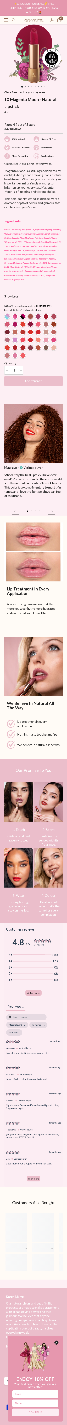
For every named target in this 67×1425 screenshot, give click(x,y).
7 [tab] (41, 86)
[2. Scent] (48, 802)
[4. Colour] (48, 868)
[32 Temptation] (30, 332)
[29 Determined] (54, 332)
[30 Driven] (7, 340)
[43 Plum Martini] (15, 355)
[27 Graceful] (46, 348)
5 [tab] (35, 86)
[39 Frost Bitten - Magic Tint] (7, 316)
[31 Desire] (54, 324)
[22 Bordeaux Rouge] (30, 348)
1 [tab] (22, 87)
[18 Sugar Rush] (54, 340)
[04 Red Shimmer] (46, 316)
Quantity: (10, 363)
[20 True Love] (15, 348)
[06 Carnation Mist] (7, 324)
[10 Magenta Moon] (30, 324)
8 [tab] (44, 86)
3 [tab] (28, 86)
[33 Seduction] (23, 348)
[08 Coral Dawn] (23, 324)
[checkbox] (14, 1032)
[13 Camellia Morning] (38, 324)
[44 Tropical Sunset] (23, 355)
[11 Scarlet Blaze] (7, 332)
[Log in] (52, 20)
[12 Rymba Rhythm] (30, 340)
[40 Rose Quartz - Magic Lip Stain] (15, 316)
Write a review (33, 993)
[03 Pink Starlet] (38, 316)
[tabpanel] (33, 53)
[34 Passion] (38, 332)
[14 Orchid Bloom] (15, 332)
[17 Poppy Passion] (23, 340)
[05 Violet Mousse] (54, 316)
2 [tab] (25, 86)
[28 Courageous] (38, 348)
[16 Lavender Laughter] (46, 340)
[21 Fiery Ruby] (23, 332)
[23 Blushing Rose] (46, 324)
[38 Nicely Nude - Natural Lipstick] (46, 332)
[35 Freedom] (7, 348)
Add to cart (33, 381)
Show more (33, 1178)
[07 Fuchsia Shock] (15, 324)
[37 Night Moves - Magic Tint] (23, 316)
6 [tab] (38, 86)
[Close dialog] (56, 1342)
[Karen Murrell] (33, 551)
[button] (15, 511)
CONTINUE (35, 1412)
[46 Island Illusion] (7, 355)
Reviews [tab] (15, 1007)
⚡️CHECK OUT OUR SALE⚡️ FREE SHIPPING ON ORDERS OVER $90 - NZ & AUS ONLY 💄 (34, 8)
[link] (18, 802)
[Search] (14, 20)
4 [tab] (31, 86)
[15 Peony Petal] (38, 340)
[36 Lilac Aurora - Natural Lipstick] (15, 340)
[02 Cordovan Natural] (30, 316)
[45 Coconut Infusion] (54, 348)
